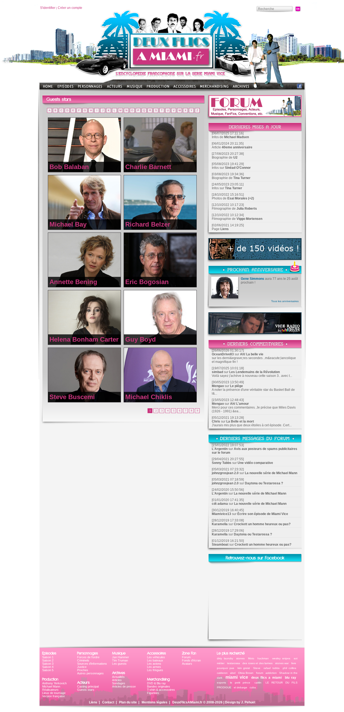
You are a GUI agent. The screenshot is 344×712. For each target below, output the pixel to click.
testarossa (233, 663)
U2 (235, 157)
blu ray (290, 677)
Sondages (118, 683)
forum (259, 672)
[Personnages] (90, 88)
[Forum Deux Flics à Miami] (255, 115)
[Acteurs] (114, 88)
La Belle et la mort (240, 421)
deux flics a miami (266, 677)
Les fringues (155, 670)
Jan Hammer (120, 657)
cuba (253, 687)
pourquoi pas (225, 668)
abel (232, 672)
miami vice (236, 677)
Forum (186, 657)
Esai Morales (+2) (240, 198)
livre (293, 663)
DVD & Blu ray (156, 683)
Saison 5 (47, 670)
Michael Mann (51, 686)
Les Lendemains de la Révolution (254, 372)
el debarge (240, 687)
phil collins (289, 668)
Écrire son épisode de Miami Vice (262, 514)
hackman (263, 658)
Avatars (187, 663)
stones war (282, 663)
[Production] (158, 88)
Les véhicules (156, 657)
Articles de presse (124, 686)
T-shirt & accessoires (161, 689)
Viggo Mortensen (249, 219)
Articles (117, 680)
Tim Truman (120, 660)
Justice (82, 666)
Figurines (153, 693)
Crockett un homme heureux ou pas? (262, 524)
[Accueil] (172, 67)
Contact (108, 702)
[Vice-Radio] (255, 332)
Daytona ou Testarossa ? (264, 483)
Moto (251, 658)
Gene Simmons (252, 279)
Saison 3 (47, 663)
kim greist (244, 668)
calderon (222, 672)
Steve (256, 668)
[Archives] (241, 88)
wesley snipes (281, 658)
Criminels (83, 660)
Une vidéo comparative (255, 463)
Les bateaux (155, 660)
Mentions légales (154, 702)
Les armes (154, 666)
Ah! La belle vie (251, 354)
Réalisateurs (50, 689)
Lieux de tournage (54, 693)
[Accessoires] (184, 88)
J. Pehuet (248, 702)
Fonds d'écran (191, 660)
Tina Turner (241, 178)
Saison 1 (47, 657)
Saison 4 (47, 666)
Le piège (236, 386)
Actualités (118, 676)
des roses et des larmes (257, 663)
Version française (53, 696)
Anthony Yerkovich (54, 683)
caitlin (258, 682)
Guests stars (85, 689)
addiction (271, 672)
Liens (224, 229)
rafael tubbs (271, 668)
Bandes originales (158, 686)
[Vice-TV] (255, 258)
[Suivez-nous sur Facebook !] (299, 87)
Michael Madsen (236, 137)
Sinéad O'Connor (238, 168)
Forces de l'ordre (88, 657)
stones (240, 658)
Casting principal (88, 686)
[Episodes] (65, 88)
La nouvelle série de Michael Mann (271, 473)
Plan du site (128, 702)
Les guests (119, 663)
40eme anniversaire (237, 147)
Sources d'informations (92, 663)
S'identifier (47, 8)
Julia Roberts (246, 208)
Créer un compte (70, 8)
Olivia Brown (245, 672)
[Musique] (134, 88)
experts (221, 682)
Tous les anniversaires (285, 301)
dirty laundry (225, 658)
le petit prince (240, 682)
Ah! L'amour (239, 404)
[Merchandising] (214, 88)
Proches (82, 670)
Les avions (154, 663)
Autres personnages (90, 673)
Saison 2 (47, 660)
